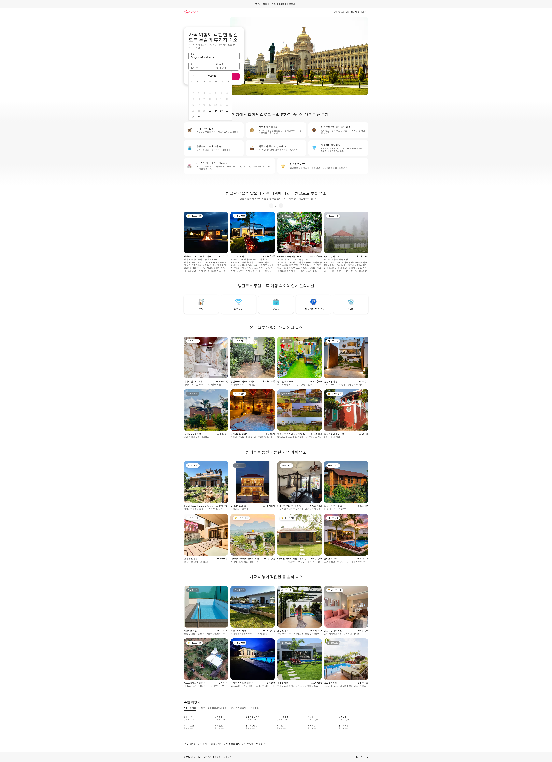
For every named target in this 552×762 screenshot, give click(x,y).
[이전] (271, 205)
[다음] (281, 205)
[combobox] (214, 57)
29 (227, 111)
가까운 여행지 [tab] (190, 708)
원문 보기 (293, 3)
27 (216, 111)
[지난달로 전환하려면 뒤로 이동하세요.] (193, 75)
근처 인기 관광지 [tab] (238, 708)
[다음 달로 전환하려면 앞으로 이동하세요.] (227, 75)
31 (199, 116)
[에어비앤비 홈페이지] (191, 12)
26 (210, 111)
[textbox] (201, 67)
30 (193, 116)
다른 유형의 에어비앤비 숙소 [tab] (213, 708)
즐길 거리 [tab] (255, 708)
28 (221, 111)
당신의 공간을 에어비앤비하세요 (350, 12)
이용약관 (227, 757)
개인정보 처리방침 (212, 757)
